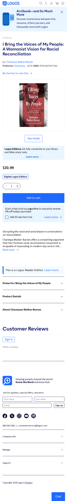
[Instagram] (19, 416)
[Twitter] (12, 416)
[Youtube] (26, 416)
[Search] (40, 3)
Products (7, 37)
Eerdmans (20, 65)
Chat (58, 496)
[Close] (61, 12)
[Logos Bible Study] (11, 3)
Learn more (32, 156)
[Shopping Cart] (57, 3)
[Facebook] (5, 416)
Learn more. (51, 270)
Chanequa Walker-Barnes (19, 61)
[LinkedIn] (33, 416)
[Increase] (17, 186)
